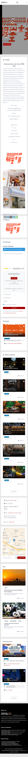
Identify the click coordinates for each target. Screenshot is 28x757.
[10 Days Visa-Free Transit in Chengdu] (14, 610)
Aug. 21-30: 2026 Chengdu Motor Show (13, 655)
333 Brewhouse (8, 433)
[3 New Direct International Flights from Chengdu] (14, 577)
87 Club (6, 476)
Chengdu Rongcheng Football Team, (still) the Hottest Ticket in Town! (13, 731)
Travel (20, 621)
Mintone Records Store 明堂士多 (15, 343)
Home (4, 26)
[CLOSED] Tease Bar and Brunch (11, 411)
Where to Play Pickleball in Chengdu (15, 733)
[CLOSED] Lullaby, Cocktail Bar (11, 368)
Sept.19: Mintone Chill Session (11, 334)
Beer (10, 431)
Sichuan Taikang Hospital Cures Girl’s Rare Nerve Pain (11, 745)
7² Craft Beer (7, 454)
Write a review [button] (7, 44)
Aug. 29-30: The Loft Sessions (11, 680)
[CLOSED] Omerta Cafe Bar (10, 389)
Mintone (12, 512)
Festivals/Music (7, 333)
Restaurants (15, 410)
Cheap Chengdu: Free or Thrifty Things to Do (9, 743)
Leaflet (16, 554)
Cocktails (7, 366)
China (11, 26)
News (6, 587)
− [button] (4, 531)
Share (6, 40)
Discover (6, 621)
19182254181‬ (11, 522)
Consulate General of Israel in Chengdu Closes (10, 744)
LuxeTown (10, 690)
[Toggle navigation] (17, 2)
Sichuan (14, 26)
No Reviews (12, 35)
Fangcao (18, 26)
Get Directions (21, 557)
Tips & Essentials (13, 621)
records (15, 512)
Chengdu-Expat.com (11, 748)
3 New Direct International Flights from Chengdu (13, 590)
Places (7, 26)
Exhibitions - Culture (8, 653)
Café (9, 512)
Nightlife (12, 366)
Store (20, 512)
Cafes (15, 22)
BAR (15, 18)
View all (14, 491)
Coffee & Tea (12, 388)
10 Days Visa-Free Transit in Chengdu (11, 624)
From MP (6, 678)
